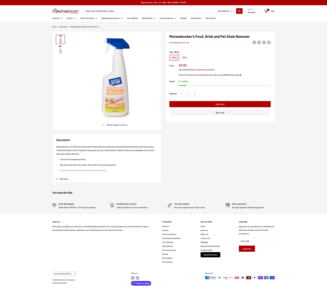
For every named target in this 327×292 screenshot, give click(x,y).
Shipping (204, 242)
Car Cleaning (132, 18)
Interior (70, 18)
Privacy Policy (206, 250)
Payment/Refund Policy (210, 246)
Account (251, 12)
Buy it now (220, 112)
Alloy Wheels (147, 18)
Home (54, 27)
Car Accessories (166, 18)
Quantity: (173, 93)
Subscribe (247, 249)
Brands (183, 18)
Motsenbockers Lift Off (179, 43)
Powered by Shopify (59, 283)
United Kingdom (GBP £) (62, 274)
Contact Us (205, 238)
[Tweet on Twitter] (264, 42)
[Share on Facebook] (254, 42)
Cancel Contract (210, 255)
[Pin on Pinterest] (259, 42)
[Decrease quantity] (181, 93)
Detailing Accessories (110, 18)
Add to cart (220, 104)
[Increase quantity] (195, 93)
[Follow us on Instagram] (137, 278)
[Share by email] (269, 42)
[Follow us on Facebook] (133, 278)
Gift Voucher (211, 18)
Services (204, 230)
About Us (204, 234)
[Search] (239, 11)
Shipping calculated (197, 70)
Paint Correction (87, 18)
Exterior (55, 18)
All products (196, 18)
